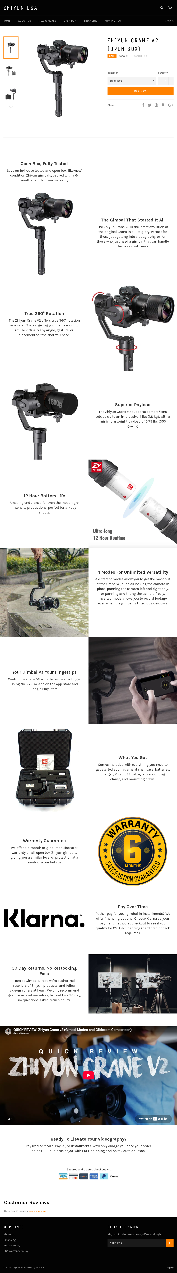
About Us (24, 20)
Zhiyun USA (20, 7)
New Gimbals (47, 20)
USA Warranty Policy (15, 1251)
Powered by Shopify (34, 1267)
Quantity (163, 73)
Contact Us (113, 20)
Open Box (70, 20)
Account (169, 20)
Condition (113, 73)
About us (9, 1234)
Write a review (37, 1211)
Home (7, 20)
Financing (91, 20)
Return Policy (11, 1245)
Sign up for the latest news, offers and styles (135, 1234)
